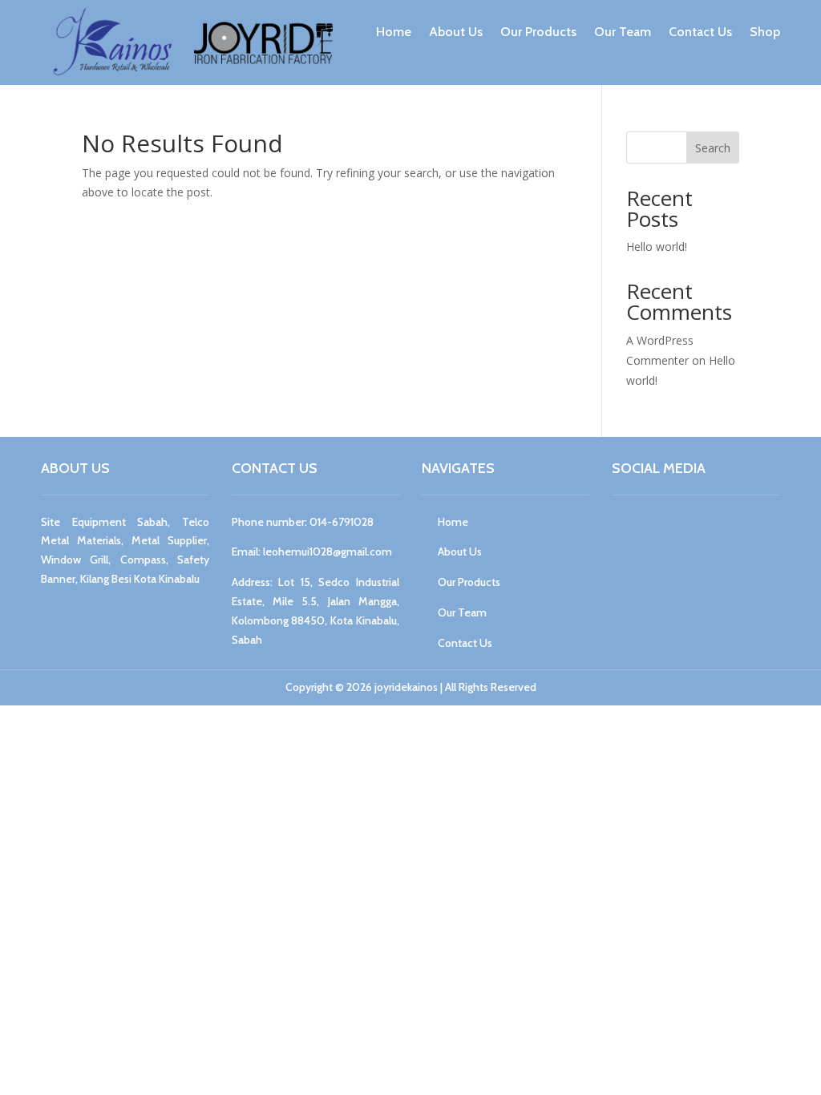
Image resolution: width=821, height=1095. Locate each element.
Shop (765, 31)
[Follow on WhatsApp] (705, 529)
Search (712, 148)
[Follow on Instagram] (666, 529)
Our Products (538, 31)
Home (393, 31)
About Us (456, 31)
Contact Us (700, 31)
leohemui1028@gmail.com (327, 551)
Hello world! (656, 246)
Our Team (622, 31)
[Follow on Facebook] (628, 529)
